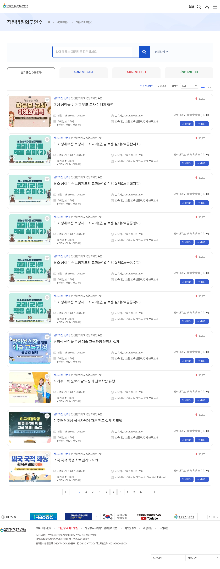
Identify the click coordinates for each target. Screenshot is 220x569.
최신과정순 (147, 86)
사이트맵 (163, 528)
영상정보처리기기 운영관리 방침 (101, 528)
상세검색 (160, 51)
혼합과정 (189, 72)
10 (141, 491)
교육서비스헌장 (43, 528)
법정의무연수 (63, 22)
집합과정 (136, 72)
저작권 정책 (130, 528)
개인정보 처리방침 (68, 528)
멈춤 (214, 517)
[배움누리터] (191, 6)
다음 (218, 517)
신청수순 (162, 86)
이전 (209, 517)
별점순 (175, 86)
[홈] (49, 22)
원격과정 (84, 72)
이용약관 (147, 528)
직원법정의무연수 (84, 22)
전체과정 (31, 72)
